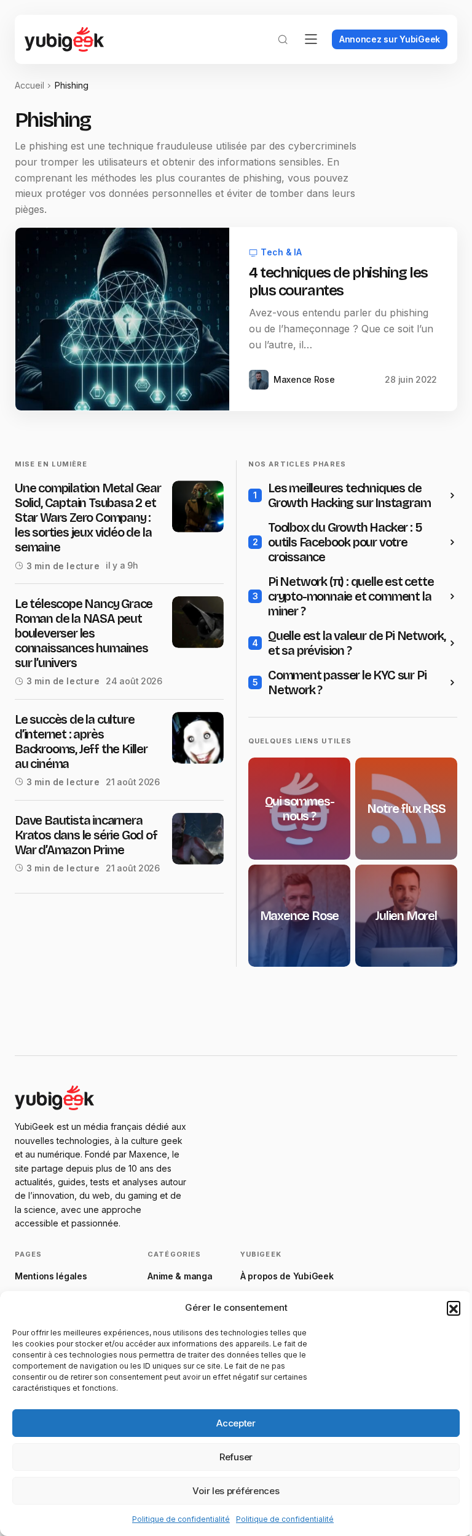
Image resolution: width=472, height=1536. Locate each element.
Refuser (236, 1457)
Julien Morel (406, 915)
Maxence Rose (299, 915)
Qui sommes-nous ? (299, 808)
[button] (453, 1308)
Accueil (29, 85)
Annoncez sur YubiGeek (389, 39)
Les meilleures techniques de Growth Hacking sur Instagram (349, 495)
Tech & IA (281, 252)
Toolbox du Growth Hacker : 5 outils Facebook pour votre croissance (345, 542)
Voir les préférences (235, 1491)
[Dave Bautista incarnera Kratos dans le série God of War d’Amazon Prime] (198, 839)
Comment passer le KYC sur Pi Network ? (347, 682)
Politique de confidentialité (181, 1519)
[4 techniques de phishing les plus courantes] (122, 319)
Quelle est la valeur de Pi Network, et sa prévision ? (357, 643)
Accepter (236, 1423)
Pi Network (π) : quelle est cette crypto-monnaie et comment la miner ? (350, 596)
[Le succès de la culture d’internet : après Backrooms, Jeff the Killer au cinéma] (198, 738)
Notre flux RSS (406, 808)
